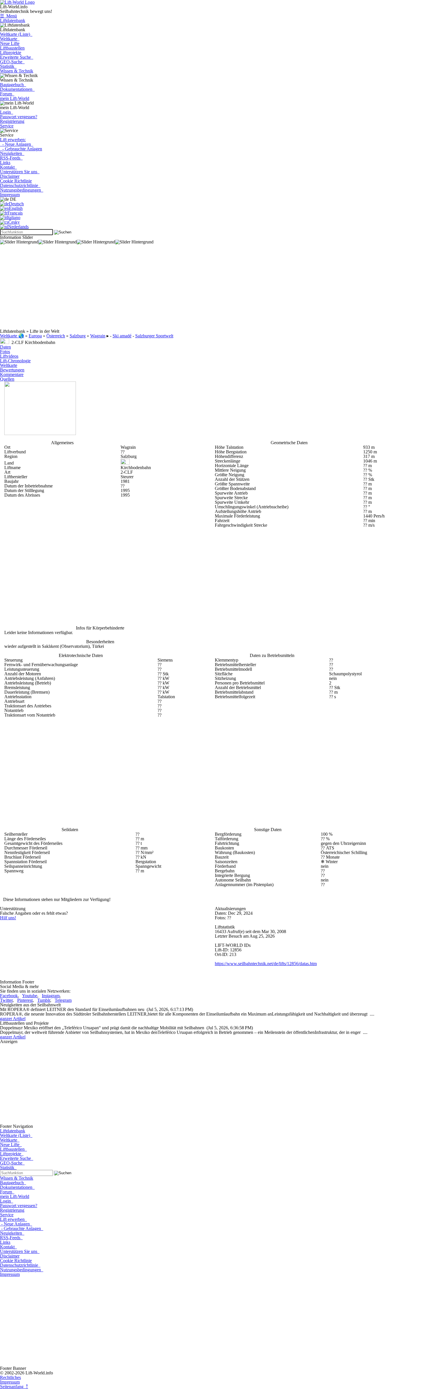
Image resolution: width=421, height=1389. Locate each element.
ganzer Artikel (12, 1018)
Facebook (9, 995)
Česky (14, 222)
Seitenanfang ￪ (14, 1386)
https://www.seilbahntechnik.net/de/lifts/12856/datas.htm (266, 963)
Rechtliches (10, 1377)
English (16, 208)
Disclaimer (9, 176)
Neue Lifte (9, 43)
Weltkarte (9, 38)
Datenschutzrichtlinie (20, 185)
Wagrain (97, 335)
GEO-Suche (12, 61)
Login (6, 112)
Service (6, 125)
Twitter (6, 1000)
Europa (35, 335)
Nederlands (18, 226)
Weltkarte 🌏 (12, 335)
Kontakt (8, 167)
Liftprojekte (10, 52)
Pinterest (25, 1000)
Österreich (55, 335)
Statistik (8, 66)
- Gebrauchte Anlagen (21, 148)
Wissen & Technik (16, 70)
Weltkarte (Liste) (16, 34)
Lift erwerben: (13, 139)
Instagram (51, 995)
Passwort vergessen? (18, 116)
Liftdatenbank (12, 20)
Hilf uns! (8, 917)
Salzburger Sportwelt (154, 335)
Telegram (63, 1000)
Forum (7, 93)
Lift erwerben (13, 1219)
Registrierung (12, 121)
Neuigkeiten (12, 153)
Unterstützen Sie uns (20, 171)
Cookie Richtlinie (16, 180)
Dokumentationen (17, 89)
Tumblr (43, 1000)
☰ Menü (8, 15)
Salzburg (78, 335)
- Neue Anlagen (16, 144)
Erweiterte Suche (16, 57)
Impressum (10, 194)
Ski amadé (122, 335)
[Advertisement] (172, 289)
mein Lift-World (14, 98)
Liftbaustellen (12, 48)
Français (15, 212)
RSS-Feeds (11, 158)
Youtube (29, 995)
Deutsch (16, 203)
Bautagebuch (13, 84)
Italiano (13, 217)
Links (5, 162)
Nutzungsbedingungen (21, 190)
